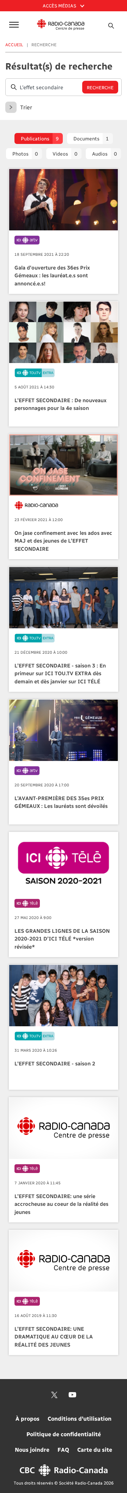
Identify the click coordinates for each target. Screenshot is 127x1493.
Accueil (14, 44)
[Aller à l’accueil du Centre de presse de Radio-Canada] (60, 24)
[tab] (38, 138)
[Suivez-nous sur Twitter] (54, 1395)
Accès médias (60, 5)
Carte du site (94, 1449)
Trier (26, 107)
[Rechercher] (111, 25)
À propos (28, 1418)
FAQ (63, 1449)
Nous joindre (32, 1449)
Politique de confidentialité (63, 1434)
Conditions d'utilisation (79, 1418)
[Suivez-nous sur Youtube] (72, 1395)
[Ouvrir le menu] (12, 24)
